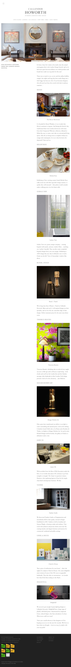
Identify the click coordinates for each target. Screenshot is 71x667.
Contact (51, 639)
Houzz (39, 642)
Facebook (40, 637)
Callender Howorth (42, 609)
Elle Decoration (59, 471)
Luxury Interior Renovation (10, 640)
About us (51, 637)
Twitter (39, 640)
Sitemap (51, 640)
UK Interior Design (7, 637)
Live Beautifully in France (9, 642)
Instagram (40, 639)
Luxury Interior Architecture (11, 639)
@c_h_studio (60, 625)
